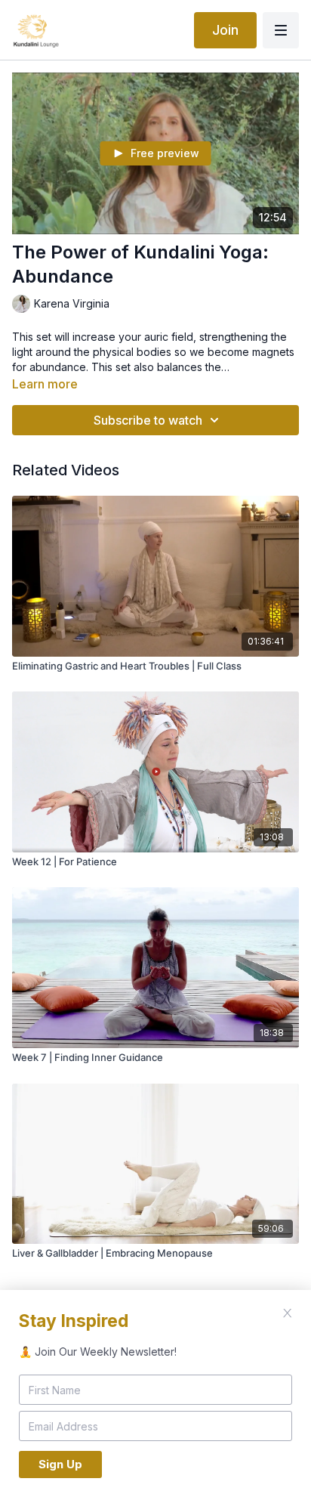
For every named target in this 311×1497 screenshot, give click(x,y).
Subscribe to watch (148, 420)
